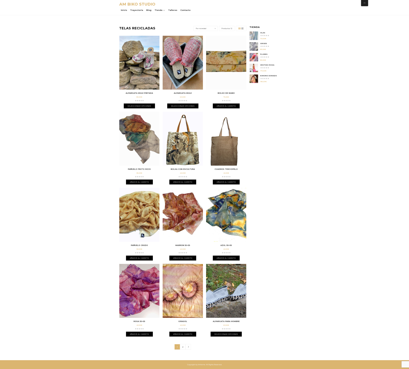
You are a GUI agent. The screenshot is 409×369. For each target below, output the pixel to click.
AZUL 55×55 (226, 245)
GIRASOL (182, 321)
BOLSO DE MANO (226, 93)
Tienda (158, 10)
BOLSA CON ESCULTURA (183, 169)
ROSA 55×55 (139, 321)
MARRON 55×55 (182, 245)
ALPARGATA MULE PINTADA (139, 93)
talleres (172, 10)
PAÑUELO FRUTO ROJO (139, 169)
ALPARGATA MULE (183, 93)
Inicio (124, 10)
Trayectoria (136, 10)
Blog (148, 10)
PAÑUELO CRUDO (139, 245)
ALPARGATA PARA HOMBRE (226, 321)
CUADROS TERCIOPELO (226, 169)
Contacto (185, 10)
